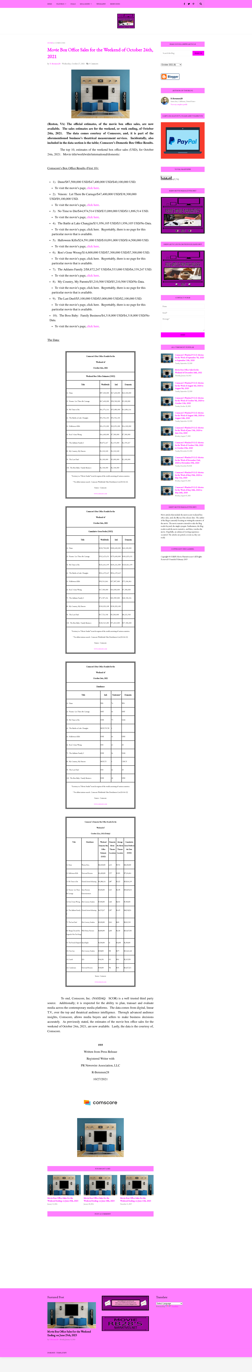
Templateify (61, 1353)
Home (50, 43)
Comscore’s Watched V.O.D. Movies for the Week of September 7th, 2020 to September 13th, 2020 (189, 357)
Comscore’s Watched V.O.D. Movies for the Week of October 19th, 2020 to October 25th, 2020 (189, 445)
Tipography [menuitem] (101, 4)
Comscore (60, 43)
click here (93, 188)
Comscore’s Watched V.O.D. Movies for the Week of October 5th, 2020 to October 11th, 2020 (189, 400)
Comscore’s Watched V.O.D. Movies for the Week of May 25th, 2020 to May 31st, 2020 (189, 475)
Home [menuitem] (49, 4)
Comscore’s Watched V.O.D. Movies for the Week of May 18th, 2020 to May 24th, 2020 (189, 490)
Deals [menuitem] (73, 4)
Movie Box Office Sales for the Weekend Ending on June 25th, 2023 (62, 1199)
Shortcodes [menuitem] (115, 4)
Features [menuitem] (60, 4)
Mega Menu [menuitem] (85, 4)
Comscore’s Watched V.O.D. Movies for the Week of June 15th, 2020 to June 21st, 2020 (189, 430)
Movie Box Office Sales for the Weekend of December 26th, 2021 (188, 371)
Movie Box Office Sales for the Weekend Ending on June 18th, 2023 (99, 1199)
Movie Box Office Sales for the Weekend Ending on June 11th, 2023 (135, 1199)
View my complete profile (179, 104)
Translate (174, 1306)
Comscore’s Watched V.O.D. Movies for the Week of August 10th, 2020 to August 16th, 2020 (189, 415)
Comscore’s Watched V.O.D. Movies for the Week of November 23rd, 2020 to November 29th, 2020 (189, 460)
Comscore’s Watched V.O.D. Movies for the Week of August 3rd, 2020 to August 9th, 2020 (189, 385)
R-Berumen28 (177, 98)
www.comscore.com (100, 493)
